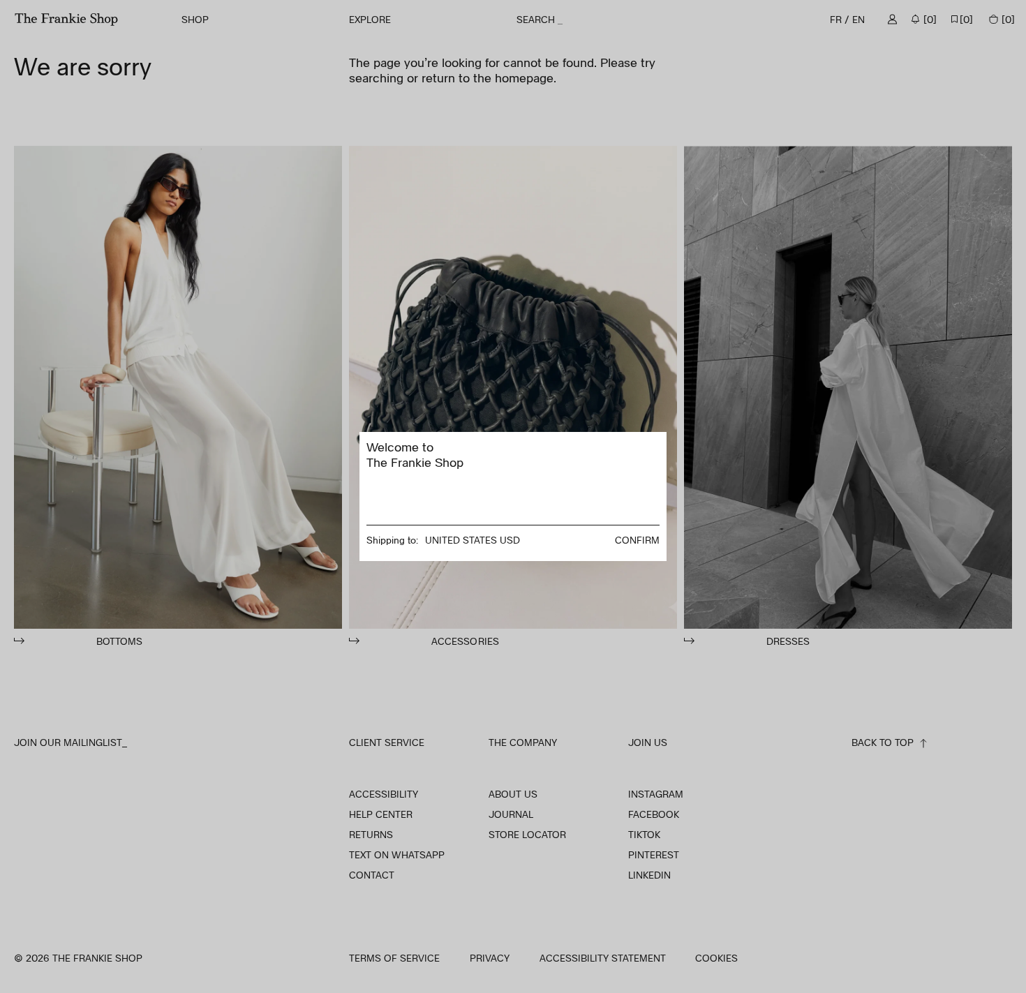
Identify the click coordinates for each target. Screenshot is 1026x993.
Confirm (637, 540)
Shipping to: (392, 540)
